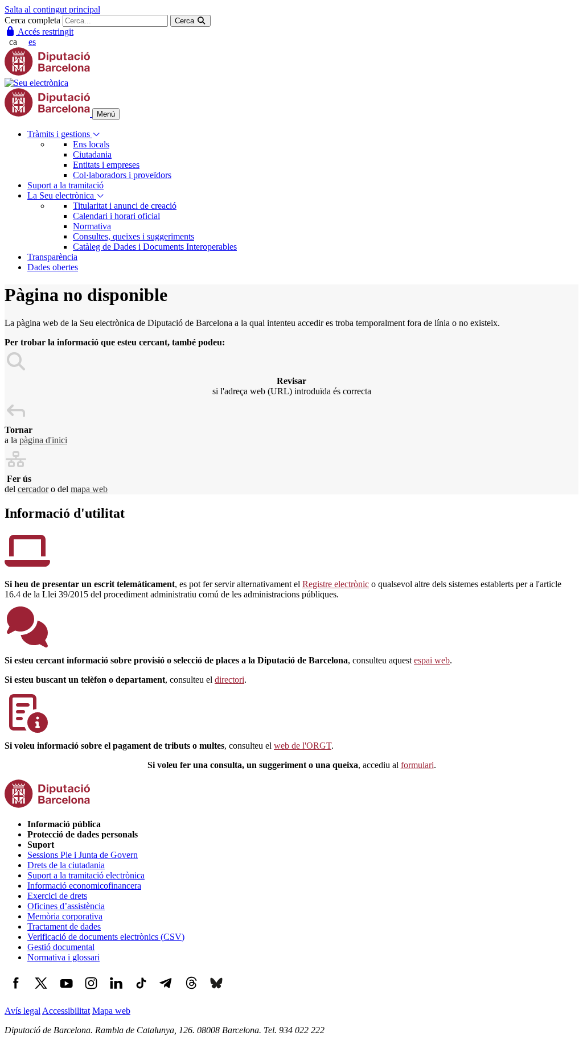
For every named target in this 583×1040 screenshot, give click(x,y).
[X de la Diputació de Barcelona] (41, 991)
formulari (417, 765)
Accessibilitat (66, 1011)
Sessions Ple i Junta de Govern (82, 855)
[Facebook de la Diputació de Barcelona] (16, 991)
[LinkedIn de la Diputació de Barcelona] (116, 991)
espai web (432, 660)
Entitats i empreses (106, 165)
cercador (33, 489)
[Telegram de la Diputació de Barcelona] (166, 991)
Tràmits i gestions (59, 134)
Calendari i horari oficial (116, 216)
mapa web (89, 489)
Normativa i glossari (63, 957)
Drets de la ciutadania (66, 865)
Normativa (92, 226)
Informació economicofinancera (84, 885)
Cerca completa (32, 20)
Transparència (52, 257)
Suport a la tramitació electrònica (86, 875)
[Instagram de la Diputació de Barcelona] (91, 991)
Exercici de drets (57, 896)
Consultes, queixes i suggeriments (133, 236)
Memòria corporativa (64, 916)
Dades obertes (52, 267)
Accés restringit (44, 31)
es (32, 42)
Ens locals (91, 144)
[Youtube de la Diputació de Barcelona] (66, 991)
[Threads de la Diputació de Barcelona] (191, 991)
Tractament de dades (64, 926)
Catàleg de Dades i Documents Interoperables (155, 246)
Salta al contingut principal (52, 9)
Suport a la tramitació (65, 185)
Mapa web (111, 1011)
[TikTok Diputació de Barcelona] (141, 991)
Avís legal (22, 1011)
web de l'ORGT (302, 745)
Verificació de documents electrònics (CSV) (105, 937)
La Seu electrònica (61, 195)
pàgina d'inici (43, 440)
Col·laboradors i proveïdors (122, 175)
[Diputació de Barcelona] (47, 72)
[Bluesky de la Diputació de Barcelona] (216, 991)
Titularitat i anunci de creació (124, 206)
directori (229, 679)
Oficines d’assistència (66, 906)
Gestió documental (61, 947)
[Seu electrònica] (36, 83)
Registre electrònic (335, 584)
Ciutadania (92, 154)
